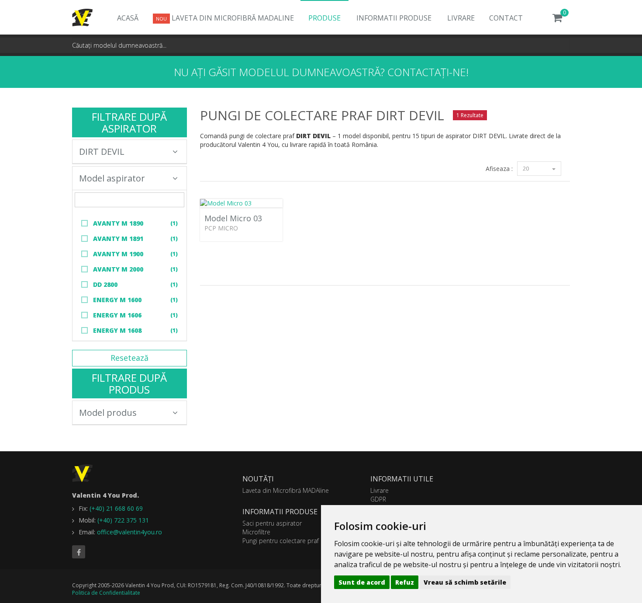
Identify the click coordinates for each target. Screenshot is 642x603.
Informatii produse (393, 18)
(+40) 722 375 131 (123, 520)
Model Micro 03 (233, 218)
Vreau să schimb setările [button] (465, 582)
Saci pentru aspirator (272, 523)
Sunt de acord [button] (361, 582)
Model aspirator (112, 178)
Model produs (108, 412)
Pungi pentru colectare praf (280, 541)
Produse (324, 18)
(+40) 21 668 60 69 (116, 508)
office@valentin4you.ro (129, 532)
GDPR (378, 499)
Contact (506, 18)
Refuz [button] (404, 582)
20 (526, 168)
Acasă (127, 18)
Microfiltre (256, 532)
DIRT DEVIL (101, 151)
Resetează (129, 357)
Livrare (461, 18)
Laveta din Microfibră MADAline (225, 18)
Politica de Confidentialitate (106, 592)
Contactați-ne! (428, 72)
